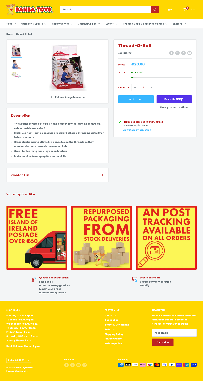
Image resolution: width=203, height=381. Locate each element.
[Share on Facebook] (171, 53)
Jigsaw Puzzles (87, 23)
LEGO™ (109, 23)
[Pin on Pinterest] (177, 53)
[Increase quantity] (151, 87)
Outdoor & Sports (32, 23)
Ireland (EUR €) (16, 360)
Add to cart (136, 99)
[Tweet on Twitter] (183, 53)
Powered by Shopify (17, 371)
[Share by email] (189, 53)
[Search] (155, 9)
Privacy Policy (113, 338)
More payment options (174, 107)
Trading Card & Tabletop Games (143, 23)
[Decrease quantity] (134, 87)
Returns (110, 329)
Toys (9, 23)
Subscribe (163, 342)
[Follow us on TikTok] (84, 365)
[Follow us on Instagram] (78, 365)
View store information (137, 130)
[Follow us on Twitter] (72, 365)
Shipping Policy (114, 334)
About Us (110, 315)
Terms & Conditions (117, 324)
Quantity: (123, 87)
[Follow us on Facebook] (66, 365)
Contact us (111, 320)
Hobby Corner (60, 23)
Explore (177, 23)
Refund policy (113, 343)
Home (9, 34)
